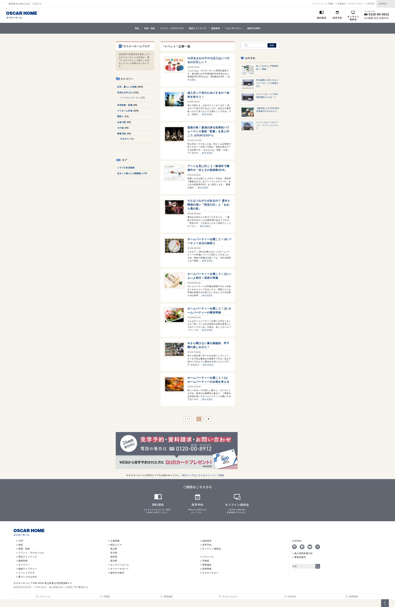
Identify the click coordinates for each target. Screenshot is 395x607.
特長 (137, 28)
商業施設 (341, 4)
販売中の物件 (253, 28)
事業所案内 (300, 557)
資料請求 (207, 541)
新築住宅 (124, 139)
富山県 (113, 548)
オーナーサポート (119, 569)
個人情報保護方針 (303, 553)
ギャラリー (24, 564)
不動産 (331, 4)
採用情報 (382, 4)
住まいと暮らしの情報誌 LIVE (132, 173)
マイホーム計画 (125, 111)
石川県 (113, 552)
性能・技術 (149, 28)
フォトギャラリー (233, 28)
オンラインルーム (119, 564)
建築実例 (215, 28)
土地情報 (115, 541)
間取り (120, 116)
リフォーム (319, 4)
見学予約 (207, 545)
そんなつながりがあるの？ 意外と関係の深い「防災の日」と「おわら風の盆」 (208, 204)
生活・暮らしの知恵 (127, 87)
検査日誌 (121, 133)
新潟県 (113, 560)
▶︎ (209, 419)
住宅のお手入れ (125, 92)
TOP (20, 541)
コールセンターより (130, 97)
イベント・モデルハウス (172, 28)
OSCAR (370, 4)
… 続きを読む (206, 114)
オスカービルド (356, 4)
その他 (120, 128)
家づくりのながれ (27, 577)
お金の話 (121, 122)
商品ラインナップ (197, 28)
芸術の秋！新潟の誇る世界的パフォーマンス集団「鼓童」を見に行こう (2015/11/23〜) (208, 131)
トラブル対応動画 (126, 167)
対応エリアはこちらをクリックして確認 (203, 475)
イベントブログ (26, 573)
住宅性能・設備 (125, 105)
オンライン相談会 (211, 548)
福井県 (113, 556)
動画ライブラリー (27, 569)
